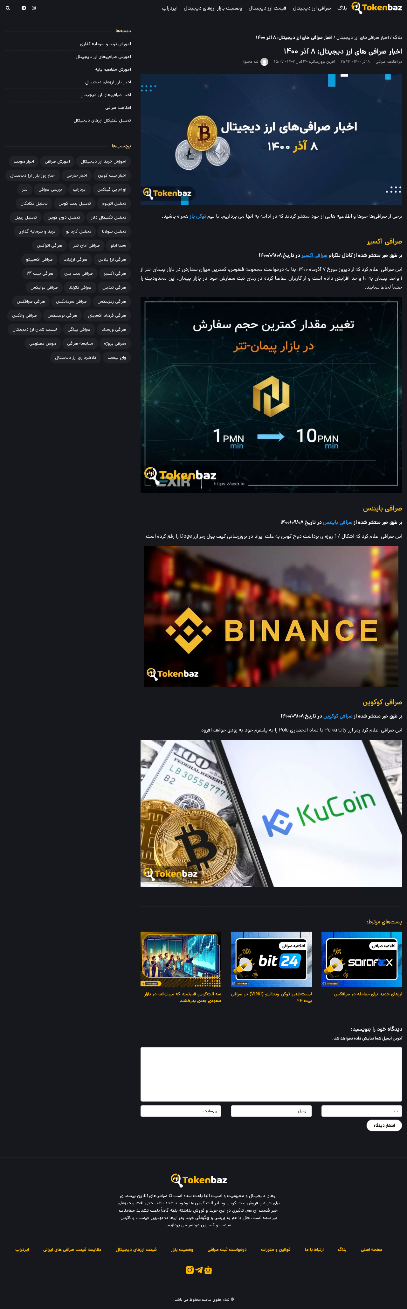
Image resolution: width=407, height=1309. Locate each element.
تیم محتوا (251, 61)
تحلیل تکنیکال (34, 203)
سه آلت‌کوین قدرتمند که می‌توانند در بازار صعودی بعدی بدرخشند (182, 997)
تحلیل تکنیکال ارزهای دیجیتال (102, 120)
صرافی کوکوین (338, 716)
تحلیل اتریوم (114, 203)
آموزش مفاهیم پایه (113, 69)
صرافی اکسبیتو (39, 259)
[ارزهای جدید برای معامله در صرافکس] (361, 959)
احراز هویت (24, 161)
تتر (25, 189)
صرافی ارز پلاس (112, 259)
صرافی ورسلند (113, 329)
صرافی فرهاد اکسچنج (107, 315)
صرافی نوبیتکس (62, 315)
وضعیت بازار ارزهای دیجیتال (213, 8)
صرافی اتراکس (49, 245)
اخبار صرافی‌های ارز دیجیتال (362, 37)
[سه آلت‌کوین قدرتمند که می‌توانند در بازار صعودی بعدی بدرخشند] (181, 959)
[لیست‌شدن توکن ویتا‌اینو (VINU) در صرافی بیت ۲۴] (271, 959)
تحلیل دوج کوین (64, 217)
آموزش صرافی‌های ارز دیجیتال (103, 56)
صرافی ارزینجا (75, 259)
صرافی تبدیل (114, 287)
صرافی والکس (24, 315)
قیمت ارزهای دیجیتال (136, 1249)
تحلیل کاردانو (78, 231)
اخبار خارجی (76, 175)
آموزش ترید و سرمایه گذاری (105, 44)
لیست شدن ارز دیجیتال (34, 329)
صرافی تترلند (80, 287)
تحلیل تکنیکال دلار (108, 217)
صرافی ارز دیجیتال (312, 8)
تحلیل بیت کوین (75, 203)
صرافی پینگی (79, 329)
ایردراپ (169, 8)
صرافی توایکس (44, 287)
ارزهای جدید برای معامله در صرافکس (368, 994)
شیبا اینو (118, 245)
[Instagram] (34, 8)
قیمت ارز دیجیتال (267, 8)
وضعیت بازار (182, 1249)
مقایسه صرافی (80, 343)
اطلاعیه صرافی (387, 61)
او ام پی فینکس (111, 189)
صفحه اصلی (372, 1249)
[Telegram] (24, 8)
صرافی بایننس (338, 522)
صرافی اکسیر (314, 255)
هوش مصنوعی (42, 343)
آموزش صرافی (57, 161)
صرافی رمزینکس (112, 301)
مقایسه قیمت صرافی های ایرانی (72, 1249)
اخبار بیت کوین (112, 175)
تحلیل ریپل (26, 217)
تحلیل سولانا (114, 231)
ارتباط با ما (314, 1249)
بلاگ (342, 8)
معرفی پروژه (115, 343)
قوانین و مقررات (276, 1249)
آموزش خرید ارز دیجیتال (103, 161)
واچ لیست (116, 357)
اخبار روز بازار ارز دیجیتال (33, 175)
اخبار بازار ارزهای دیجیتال (108, 82)
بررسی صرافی (50, 189)
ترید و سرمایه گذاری (36, 231)
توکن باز (198, 216)
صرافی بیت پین (78, 273)
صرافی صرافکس (31, 301)
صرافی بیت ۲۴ (40, 273)
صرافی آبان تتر (86, 245)
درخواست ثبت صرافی (227, 1249)
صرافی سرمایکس (71, 301)
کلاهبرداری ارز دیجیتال (76, 357)
